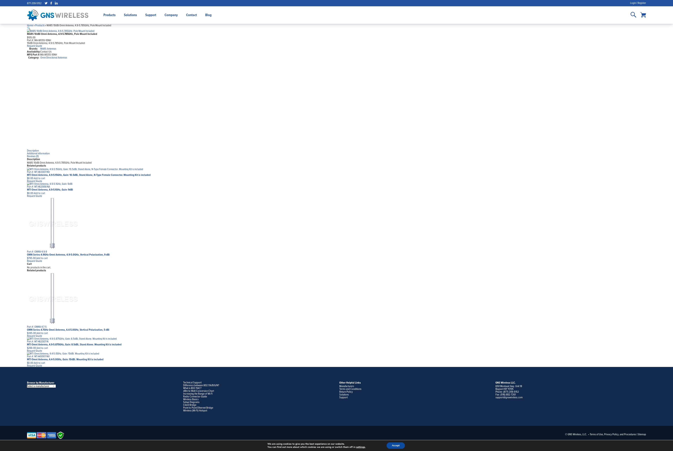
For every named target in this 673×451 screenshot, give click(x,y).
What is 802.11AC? (192, 388)
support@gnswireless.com (509, 397)
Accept (396, 445)
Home (30, 25)
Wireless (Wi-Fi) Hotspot (195, 410)
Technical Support (192, 382)
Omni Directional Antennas (53, 57)
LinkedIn (56, 3)
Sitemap (642, 434)
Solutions (130, 15)
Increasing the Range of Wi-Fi (198, 393)
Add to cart (39, 178)
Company (171, 15)
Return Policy (346, 392)
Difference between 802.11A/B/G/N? (201, 385)
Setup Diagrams (191, 402)
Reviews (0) (33, 156)
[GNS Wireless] (58, 15)
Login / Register (638, 3)
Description (33, 150)
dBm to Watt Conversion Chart (198, 391)
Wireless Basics (191, 399)
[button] (28, 28)
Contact (191, 15)
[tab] (336, 150)
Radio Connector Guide (195, 396)
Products (109, 15)
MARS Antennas (48, 48)
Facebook (51, 3)
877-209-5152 (34, 3)
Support (150, 15)
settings (360, 447)
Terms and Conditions (350, 389)
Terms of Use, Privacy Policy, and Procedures (613, 434)
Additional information (38, 153)
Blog (208, 15)
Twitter (46, 3)
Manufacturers (346, 386)
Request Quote (34, 46)
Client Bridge (189, 405)
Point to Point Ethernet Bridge (198, 407)
